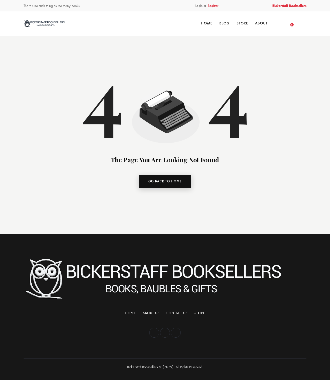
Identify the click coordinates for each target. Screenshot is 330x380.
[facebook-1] (232, 6)
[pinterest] (252, 6)
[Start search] (302, 23)
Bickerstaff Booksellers (142, 367)
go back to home (165, 181)
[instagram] (242, 6)
